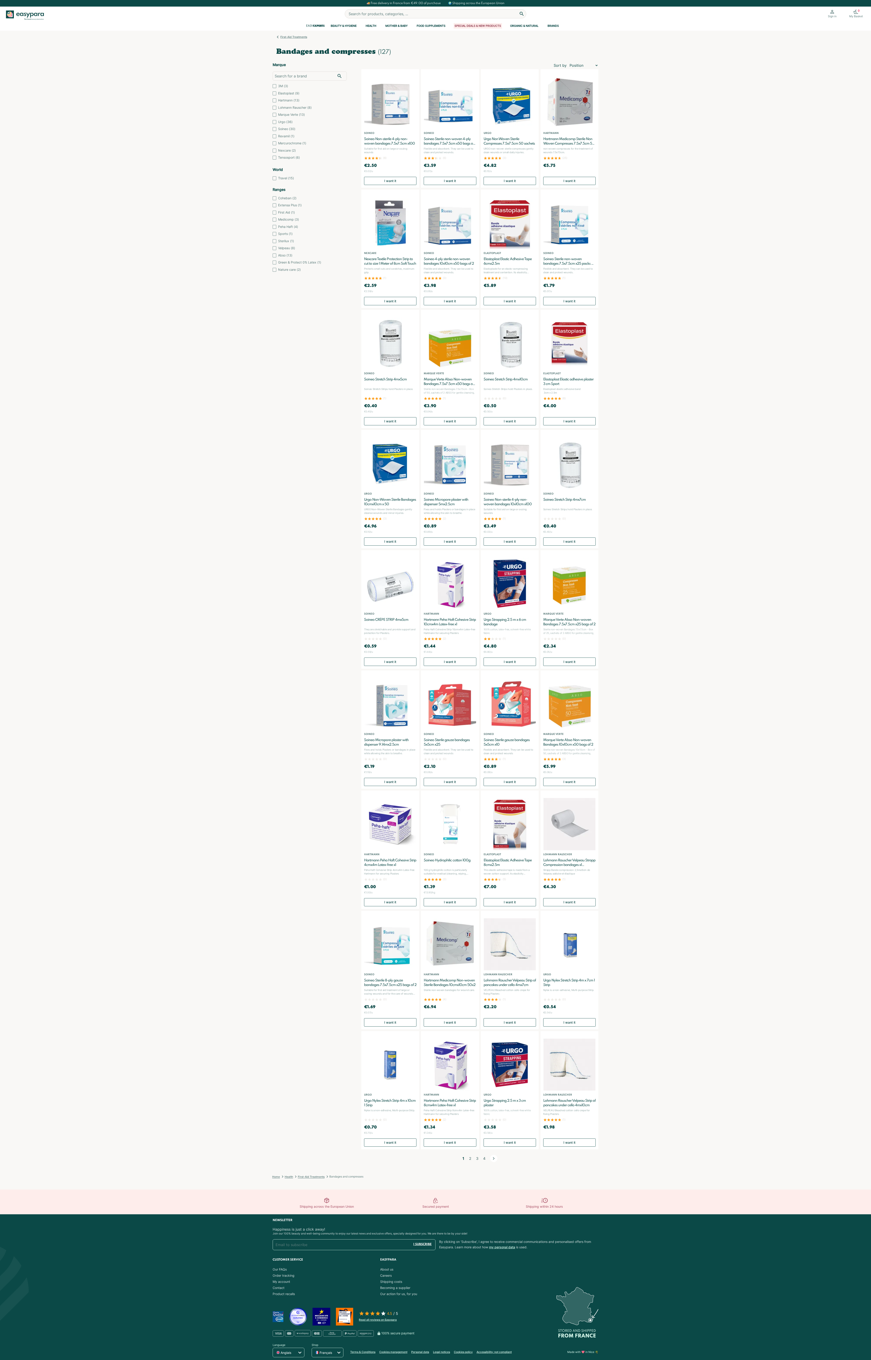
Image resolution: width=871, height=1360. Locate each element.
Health (371, 25)
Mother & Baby (396, 25)
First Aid (286, 212)
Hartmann (288, 100)
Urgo (285, 122)
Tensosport (289, 157)
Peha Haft (288, 227)
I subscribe (422, 1244)
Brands (553, 25)
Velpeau (286, 248)
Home (276, 1176)
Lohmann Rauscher (295, 107)
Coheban (287, 198)
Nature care (289, 269)
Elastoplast (288, 93)
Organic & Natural (524, 25)
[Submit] (521, 13)
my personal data (502, 1247)
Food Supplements (431, 25)
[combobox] (435, 13)
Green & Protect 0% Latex (299, 262)
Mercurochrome (292, 143)
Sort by (560, 65)
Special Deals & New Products (478, 25)
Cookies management (393, 1352)
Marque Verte (291, 114)
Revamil (286, 136)
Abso (285, 255)
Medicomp (288, 219)
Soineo (286, 129)
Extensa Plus (290, 205)
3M (283, 86)
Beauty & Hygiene (344, 25)
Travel (286, 178)
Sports (285, 234)
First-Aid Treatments (293, 37)
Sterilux (286, 241)
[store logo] (27, 15)
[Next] (493, 1158)
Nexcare (287, 150)
